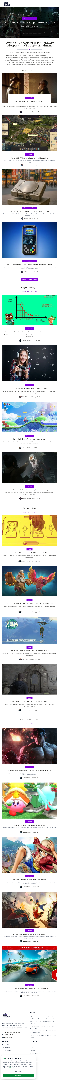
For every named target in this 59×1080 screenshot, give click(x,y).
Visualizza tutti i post (29, 292)
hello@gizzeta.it (8, 1037)
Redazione (5, 1041)
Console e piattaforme (29, 18)
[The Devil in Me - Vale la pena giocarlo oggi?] (29, 88)
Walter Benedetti (6, 1050)
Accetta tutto (18, 1075)
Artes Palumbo (6, 1047)
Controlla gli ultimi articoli (29, 279)
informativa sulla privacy (15, 1068)
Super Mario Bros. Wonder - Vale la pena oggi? (42, 1016)
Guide (29, 549)
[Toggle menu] (55, 3)
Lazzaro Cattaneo (7, 1045)
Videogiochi (29, 97)
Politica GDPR (42, 1064)
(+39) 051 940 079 (8, 1035)
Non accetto (18, 1071)
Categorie (33, 1041)
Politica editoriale (51, 1064)
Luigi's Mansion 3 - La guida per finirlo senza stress (43, 1018)
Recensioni (29, 154)
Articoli (32, 1013)
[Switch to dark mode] (52, 3)
